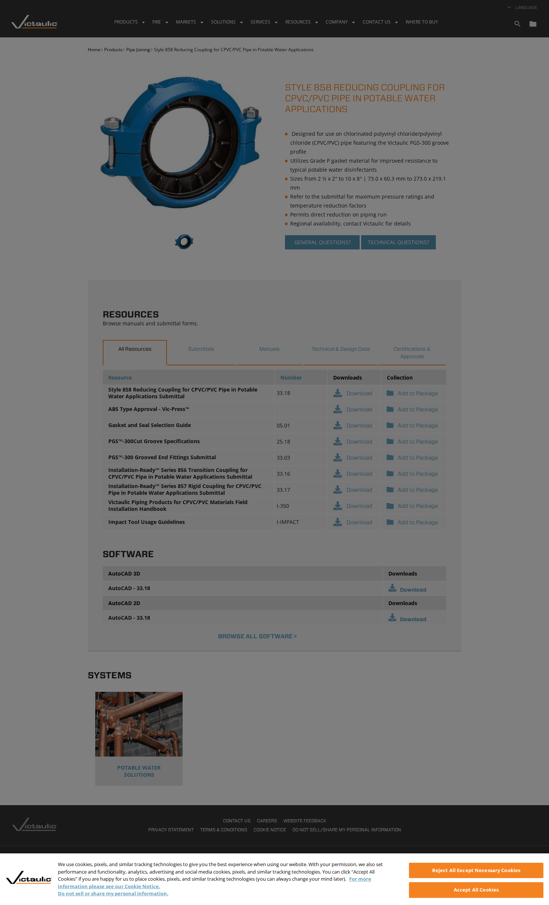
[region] (274, 879)
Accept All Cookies (476, 889)
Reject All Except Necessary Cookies (476, 870)
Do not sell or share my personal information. (113, 893)
